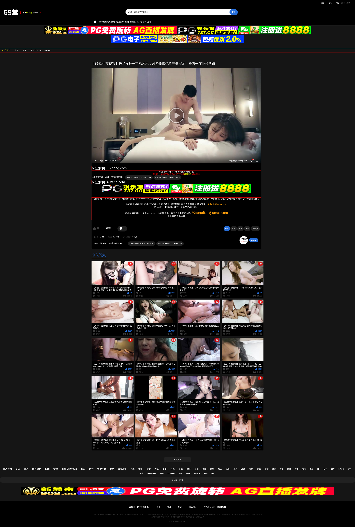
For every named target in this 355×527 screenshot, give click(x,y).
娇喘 (259, 469)
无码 (18, 469)
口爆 (181, 469)
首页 (95, 21)
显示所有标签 (177, 480)
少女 (266, 469)
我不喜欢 (98, 228)
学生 (296, 469)
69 (176, 522)
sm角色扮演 (151, 473)
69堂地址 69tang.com (139, 507)
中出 (281, 469)
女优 (251, 469)
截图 (240, 229)
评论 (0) (255, 229)
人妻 (132, 469)
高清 (243, 469)
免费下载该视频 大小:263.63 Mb (167, 177)
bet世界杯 (141, 22)
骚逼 (228, 469)
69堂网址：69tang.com (238, 161)
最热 (205, 473)
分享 (247, 229)
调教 (332, 469)
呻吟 (189, 469)
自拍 (112, 469)
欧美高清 (122, 469)
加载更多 (177, 459)
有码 (83, 469)
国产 (26, 469)
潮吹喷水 (197, 473)
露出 (289, 469)
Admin (253, 240)
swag (341, 469)
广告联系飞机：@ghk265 (215, 507)
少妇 (197, 469)
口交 (148, 469)
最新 (165, 469)
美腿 (162, 473)
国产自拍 (7, 469)
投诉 (233, 229)
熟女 (311, 469)
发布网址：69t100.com (41, 50)
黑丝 (212, 469)
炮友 (204, 469)
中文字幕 (101, 469)
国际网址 (193, 507)
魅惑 (141, 473)
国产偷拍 (36, 469)
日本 (47, 469)
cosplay (171, 473)
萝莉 (274, 469)
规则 (180, 507)
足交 (349, 469)
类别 (127, 22)
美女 (304, 469)
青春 (180, 473)
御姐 (140, 469)
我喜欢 (94, 228)
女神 (55, 469)
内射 (91, 469)
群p (212, 473)
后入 (220, 469)
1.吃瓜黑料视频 (69, 469)
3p (318, 469)
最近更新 (120, 22)
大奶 (156, 469)
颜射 (235, 469)
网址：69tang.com (343, 3)
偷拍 (188, 473)
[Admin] (243, 240)
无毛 (325, 469)
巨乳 (173, 469)
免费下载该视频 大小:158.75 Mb (139, 177)
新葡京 (133, 22)
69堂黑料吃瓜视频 (107, 22)
